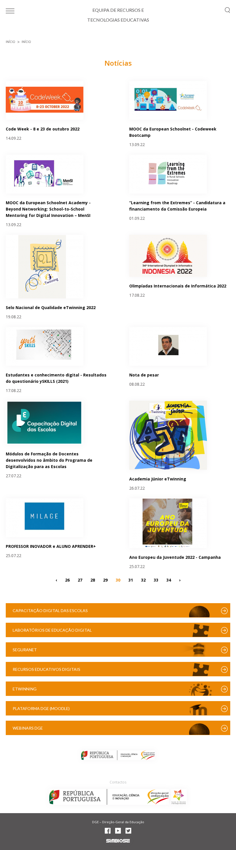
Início (10, 42)
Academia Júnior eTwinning (157, 479)
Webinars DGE (28, 728)
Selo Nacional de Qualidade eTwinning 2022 (51, 307)
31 (130, 579)
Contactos (118, 782)
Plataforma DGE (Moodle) (41, 708)
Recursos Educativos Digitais (46, 669)
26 (67, 579)
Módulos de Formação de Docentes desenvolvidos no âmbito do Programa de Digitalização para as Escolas (49, 460)
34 (168, 579)
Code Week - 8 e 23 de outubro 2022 (42, 129)
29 (105, 579)
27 (80, 579)
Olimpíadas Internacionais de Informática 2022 (177, 286)
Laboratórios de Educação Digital (52, 630)
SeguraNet (25, 649)
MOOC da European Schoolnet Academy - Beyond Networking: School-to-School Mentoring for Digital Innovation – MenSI (48, 209)
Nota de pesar (144, 375)
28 (92, 579)
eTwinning (25, 688)
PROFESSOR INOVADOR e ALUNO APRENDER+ (51, 546)
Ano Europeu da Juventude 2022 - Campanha (175, 557)
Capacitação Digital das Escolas (50, 610)
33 (156, 579)
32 (143, 579)
